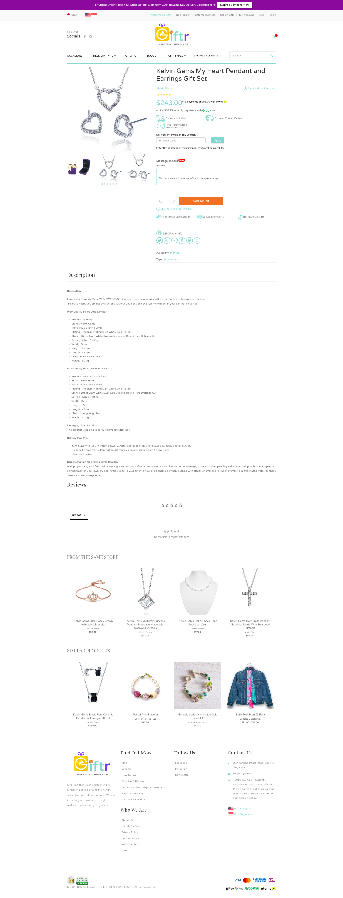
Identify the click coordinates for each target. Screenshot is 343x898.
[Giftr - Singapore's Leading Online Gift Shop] (171, 34)
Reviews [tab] (76, 515)
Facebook (181, 762)
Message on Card (170, 161)
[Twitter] (189, 240)
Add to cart (201, 201)
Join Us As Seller (131, 826)
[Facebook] (85, 36)
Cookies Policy (130, 838)
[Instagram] (90, 36)
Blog (124, 762)
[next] (272, 604)
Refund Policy (129, 844)
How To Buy (128, 775)
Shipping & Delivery (133, 781)
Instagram (181, 768)
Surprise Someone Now (234, 4)
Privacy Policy (129, 832)
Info (212, 110)
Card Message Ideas (133, 799)
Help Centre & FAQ (132, 793)
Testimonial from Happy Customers (143, 787)
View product (93, 595)
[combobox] (253, 56)
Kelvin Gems (164, 88)
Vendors (126, 768)
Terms (125, 850)
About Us (127, 820)
